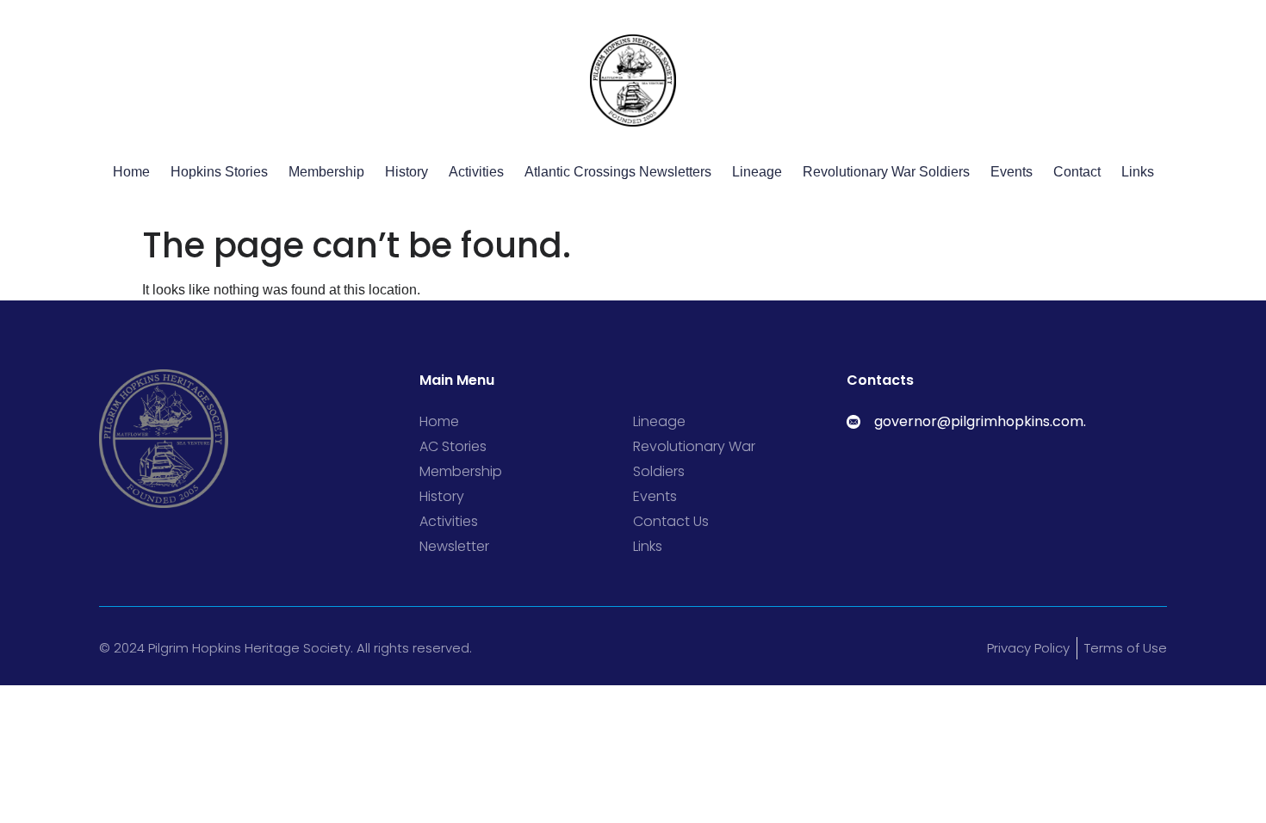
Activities (476, 171)
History (406, 171)
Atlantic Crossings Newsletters (617, 171)
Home (131, 171)
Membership (326, 171)
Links (1137, 171)
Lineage (757, 171)
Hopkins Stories (219, 171)
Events (1011, 171)
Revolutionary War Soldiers (886, 171)
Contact (1077, 171)
